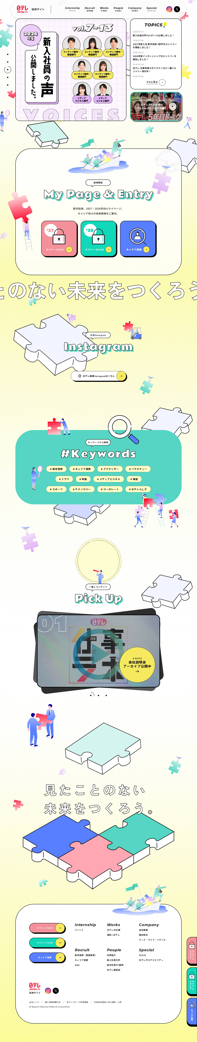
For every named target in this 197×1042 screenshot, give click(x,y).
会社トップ (34, 1002)
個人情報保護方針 (53, 1002)
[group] (48, 363)
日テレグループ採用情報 (77, 1002)
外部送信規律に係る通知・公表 (108, 1002)
